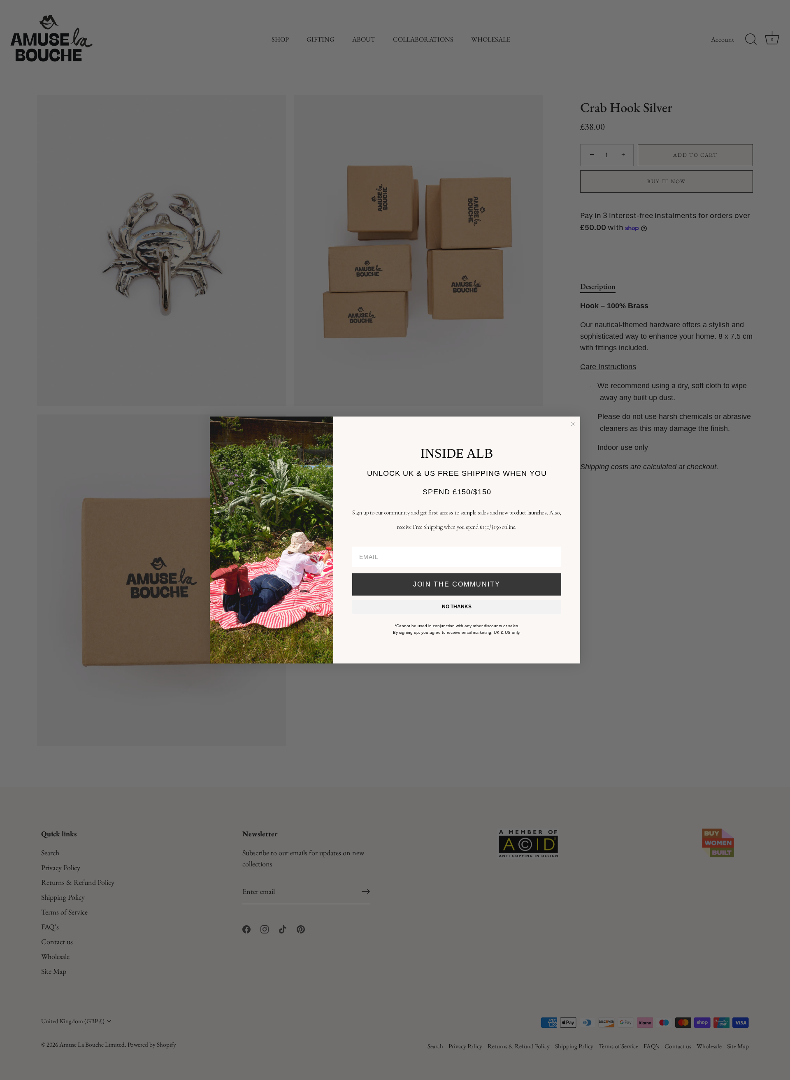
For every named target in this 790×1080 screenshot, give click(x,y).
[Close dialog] (573, 424)
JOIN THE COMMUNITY (456, 584)
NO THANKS (457, 607)
